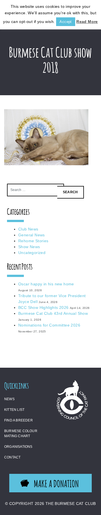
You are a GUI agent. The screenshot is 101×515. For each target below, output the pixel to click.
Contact (12, 457)
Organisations (18, 447)
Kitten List (14, 410)
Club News (28, 229)
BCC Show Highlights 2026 (43, 307)
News (9, 399)
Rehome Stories (33, 241)
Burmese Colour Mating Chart (20, 433)
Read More (87, 21)
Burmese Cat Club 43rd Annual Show (53, 313)
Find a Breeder (18, 420)
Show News (29, 246)
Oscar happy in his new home (46, 284)
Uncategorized (31, 252)
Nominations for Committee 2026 (49, 325)
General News (31, 235)
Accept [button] (65, 22)
